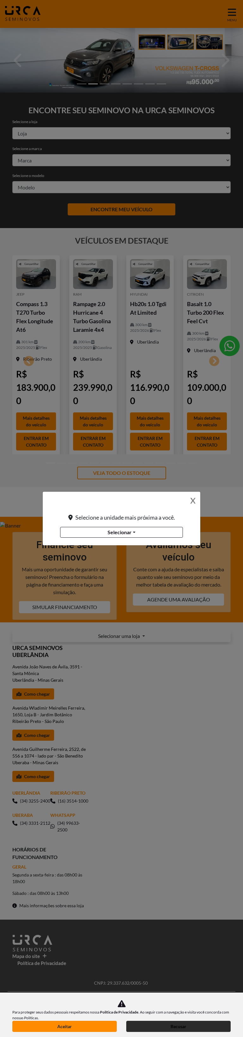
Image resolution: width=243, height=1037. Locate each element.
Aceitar (64, 1026)
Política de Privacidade (119, 1012)
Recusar (178, 1026)
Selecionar (120, 532)
